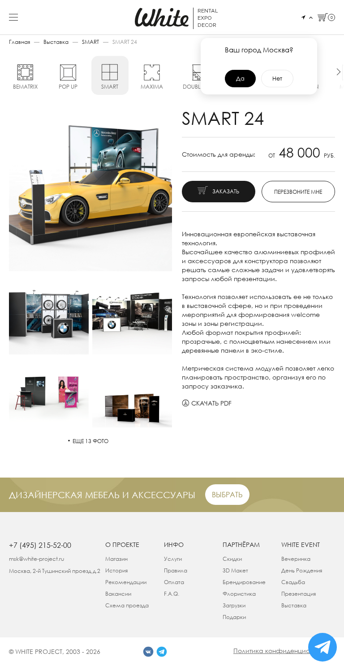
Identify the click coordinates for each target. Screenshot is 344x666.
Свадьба (293, 582)
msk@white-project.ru (36, 558)
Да (240, 78)
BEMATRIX (25, 86)
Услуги (173, 558)
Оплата (174, 582)
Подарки (234, 617)
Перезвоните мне (298, 191)
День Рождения (301, 570)
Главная (19, 41)
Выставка (56, 41)
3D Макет (235, 570)
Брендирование (244, 582)
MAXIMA (152, 86)
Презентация (298, 593)
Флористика (239, 593)
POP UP (68, 86)
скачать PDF (211, 403)
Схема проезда (127, 605)
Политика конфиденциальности (284, 650)
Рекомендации (125, 582)
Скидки (232, 558)
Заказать (225, 191)
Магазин (116, 558)
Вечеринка (295, 558)
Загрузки (234, 605)
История (116, 570)
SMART (90, 41)
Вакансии (118, 593)
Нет (277, 78)
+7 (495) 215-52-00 (40, 545)
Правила (175, 570)
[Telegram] (161, 651)
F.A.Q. (171, 593)
